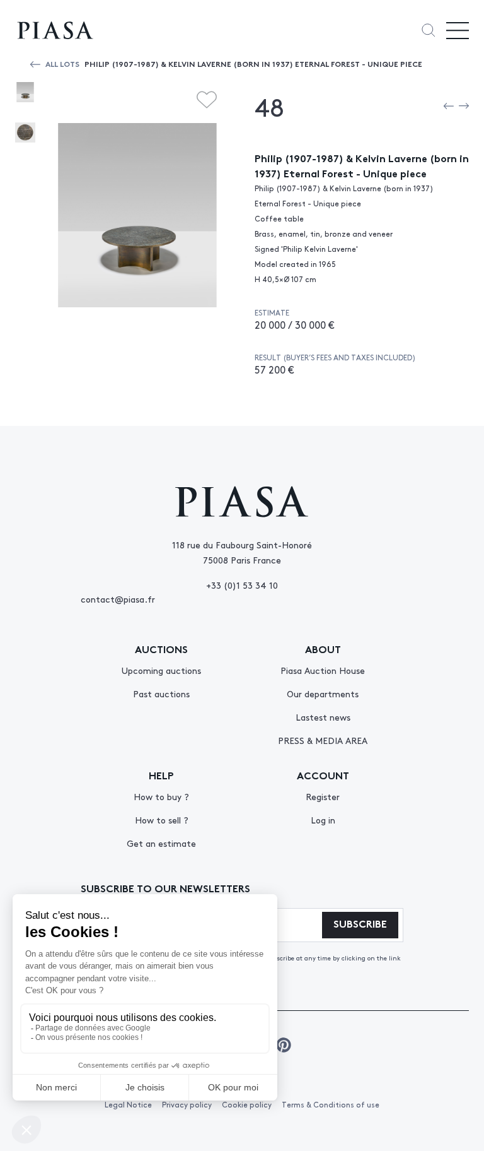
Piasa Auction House (322, 670)
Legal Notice (128, 1104)
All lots (62, 63)
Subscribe (360, 923)
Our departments (323, 693)
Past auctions (161, 693)
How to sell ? (161, 819)
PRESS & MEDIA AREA (322, 740)
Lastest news (323, 717)
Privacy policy (187, 1104)
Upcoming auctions (161, 670)
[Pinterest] (283, 1045)
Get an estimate (161, 843)
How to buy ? (161, 796)
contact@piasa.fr (118, 599)
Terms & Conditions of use (330, 1104)
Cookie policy (247, 1104)
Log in (323, 819)
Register (323, 796)
